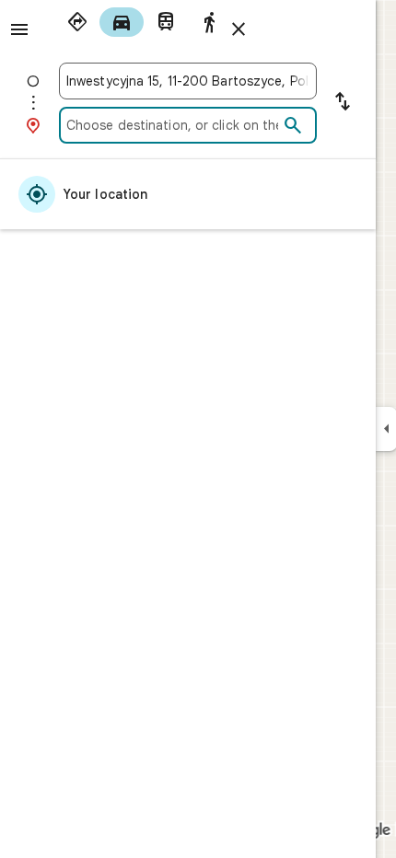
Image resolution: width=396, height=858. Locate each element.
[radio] (77, 22)
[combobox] (187, 81)
